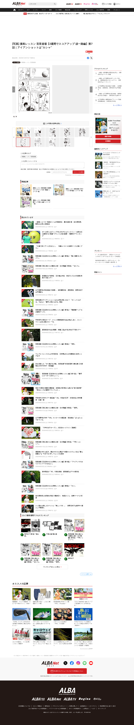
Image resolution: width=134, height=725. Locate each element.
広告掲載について (23, 706)
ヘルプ (93, 708)
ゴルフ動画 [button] (58, 10)
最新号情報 (108, 136)
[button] (52, 225)
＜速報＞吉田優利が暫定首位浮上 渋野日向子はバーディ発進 (109, 73)
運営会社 (47, 706)
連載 (108, 10)
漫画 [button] (50, 10)
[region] (52, 62)
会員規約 (82, 706)
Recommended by (84, 648)
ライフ (44, 10)
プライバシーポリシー (59, 706)
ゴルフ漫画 (16, 62)
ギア (28, 10)
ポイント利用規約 (74, 708)
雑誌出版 (67, 10)
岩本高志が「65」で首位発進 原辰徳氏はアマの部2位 (60, 471)
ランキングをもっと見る (51, 567)
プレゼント (116, 10)
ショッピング (77, 10)
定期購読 (108, 141)
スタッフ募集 (37, 706)
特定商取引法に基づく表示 (108, 706)
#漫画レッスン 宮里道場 (28, 62)
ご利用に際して (72, 706)
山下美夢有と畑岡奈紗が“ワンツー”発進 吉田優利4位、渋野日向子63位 (110, 100)
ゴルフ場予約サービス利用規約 (37, 708)
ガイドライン (93, 706)
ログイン (118, 4)
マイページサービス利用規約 (57, 708)
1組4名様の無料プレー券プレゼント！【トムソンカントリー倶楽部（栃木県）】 (107, 261)
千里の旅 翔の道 (51, 534)
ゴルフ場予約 (100, 10)
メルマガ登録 (108, 4)
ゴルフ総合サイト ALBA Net (20, 655)
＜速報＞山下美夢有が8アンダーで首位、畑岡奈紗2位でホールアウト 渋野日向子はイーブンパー (109, 80)
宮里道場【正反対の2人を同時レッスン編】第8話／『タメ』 (55, 486)
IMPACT (71, 558)
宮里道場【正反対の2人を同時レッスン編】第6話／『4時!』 (55, 344)
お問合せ (86, 708)
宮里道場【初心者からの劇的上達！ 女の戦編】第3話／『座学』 (57, 408)
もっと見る (117, 105)
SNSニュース (89, 10)
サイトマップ (102, 708)
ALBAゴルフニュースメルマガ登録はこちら (68, 671)
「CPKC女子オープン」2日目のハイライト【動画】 (59, 428)
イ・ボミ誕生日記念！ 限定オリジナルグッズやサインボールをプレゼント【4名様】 (108, 255)
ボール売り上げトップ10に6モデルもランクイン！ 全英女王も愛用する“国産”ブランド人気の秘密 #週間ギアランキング (62, 234)
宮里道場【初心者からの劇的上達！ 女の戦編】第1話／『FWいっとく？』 (75, 536)
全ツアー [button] (21, 10)
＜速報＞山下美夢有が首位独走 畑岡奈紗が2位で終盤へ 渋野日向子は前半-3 (109, 94)
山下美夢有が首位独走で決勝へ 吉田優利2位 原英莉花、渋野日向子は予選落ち (109, 87)
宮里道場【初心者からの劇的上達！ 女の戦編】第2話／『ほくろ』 (57, 266)
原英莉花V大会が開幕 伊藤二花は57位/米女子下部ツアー (61, 330)
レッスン (35, 10)
